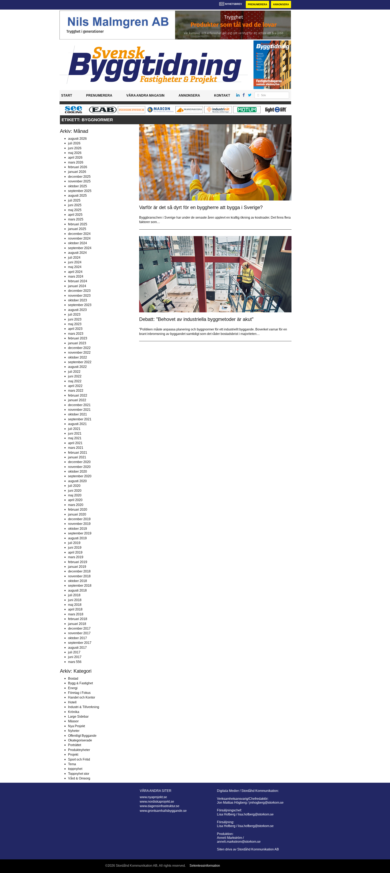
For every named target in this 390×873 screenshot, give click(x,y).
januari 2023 (77, 343)
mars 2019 (75, 557)
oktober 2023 (77, 300)
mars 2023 (75, 333)
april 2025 (75, 214)
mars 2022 (75, 390)
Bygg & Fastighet (80, 683)
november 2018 (79, 576)
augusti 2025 (77, 195)
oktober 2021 (77, 414)
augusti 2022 (77, 366)
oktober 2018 (77, 581)
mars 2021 (75, 447)
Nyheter (73, 730)
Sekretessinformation (205, 865)
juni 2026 (74, 148)
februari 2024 (77, 281)
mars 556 (74, 662)
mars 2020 (75, 505)
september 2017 (79, 642)
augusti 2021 (77, 424)
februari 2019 (77, 562)
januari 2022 (77, 400)
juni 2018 (74, 600)
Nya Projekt (76, 726)
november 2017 (79, 633)
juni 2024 (74, 262)
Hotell (72, 702)
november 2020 (79, 467)
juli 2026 (74, 143)
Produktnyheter (79, 750)
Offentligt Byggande (82, 735)
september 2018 (79, 585)
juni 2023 (74, 319)
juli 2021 (74, 429)
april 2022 (75, 386)
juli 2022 (74, 371)
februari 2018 (77, 619)
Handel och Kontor (81, 697)
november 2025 (79, 181)
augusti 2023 (77, 310)
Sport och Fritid (79, 759)
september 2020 (79, 476)
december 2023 (79, 290)
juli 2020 (74, 485)
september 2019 (79, 533)
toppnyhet (75, 769)
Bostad (73, 678)
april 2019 (75, 552)
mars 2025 (75, 219)
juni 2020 (74, 490)
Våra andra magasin (145, 95)
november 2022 (79, 352)
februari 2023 (77, 338)
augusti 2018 (77, 590)
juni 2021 (74, 433)
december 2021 (79, 405)
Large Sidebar (78, 716)
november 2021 (79, 409)
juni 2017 (74, 657)
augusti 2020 (77, 481)
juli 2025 (74, 200)
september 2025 (79, 191)
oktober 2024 (77, 243)
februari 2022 (77, 395)
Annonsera (281, 4)
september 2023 (79, 305)
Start (66, 95)
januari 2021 (77, 457)
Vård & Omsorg (79, 778)
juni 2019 (74, 547)
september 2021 (79, 419)
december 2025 (79, 176)
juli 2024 (74, 257)
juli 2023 (74, 314)
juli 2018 (74, 595)
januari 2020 (77, 514)
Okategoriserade (80, 740)
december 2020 (79, 462)
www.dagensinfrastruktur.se (159, 806)
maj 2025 (74, 210)
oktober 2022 (77, 357)
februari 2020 (77, 509)
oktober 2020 (77, 471)
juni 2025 (74, 205)
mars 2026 (75, 162)
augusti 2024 (77, 252)
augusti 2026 (77, 138)
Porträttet (74, 745)
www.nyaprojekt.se (153, 797)
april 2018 (75, 609)
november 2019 (79, 523)
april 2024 (75, 272)
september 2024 (79, 248)
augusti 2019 (77, 538)
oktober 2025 (77, 186)
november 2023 (79, 295)
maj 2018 (74, 604)
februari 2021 (77, 452)
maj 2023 (74, 324)
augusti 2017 (77, 647)
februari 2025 (77, 224)
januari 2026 (77, 171)
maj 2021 (74, 438)
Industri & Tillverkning (83, 707)
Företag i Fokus (79, 692)
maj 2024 (74, 267)
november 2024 (79, 238)
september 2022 (79, 362)
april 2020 (75, 500)
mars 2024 (75, 276)
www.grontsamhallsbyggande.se (163, 810)
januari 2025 (77, 229)
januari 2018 (77, 624)
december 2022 (79, 348)
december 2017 (79, 628)
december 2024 (79, 233)
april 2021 (75, 443)
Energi (73, 688)
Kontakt (222, 95)
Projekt (73, 754)
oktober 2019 (77, 528)
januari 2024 (77, 286)
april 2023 (75, 328)
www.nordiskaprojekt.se (157, 801)
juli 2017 (74, 652)
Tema (72, 764)
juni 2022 (74, 376)
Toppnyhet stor (78, 773)
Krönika (73, 712)
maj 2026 (74, 153)
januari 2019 (77, 566)
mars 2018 (75, 614)
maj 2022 (74, 381)
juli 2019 (74, 543)
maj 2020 (74, 495)
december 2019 (79, 519)
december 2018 (79, 571)
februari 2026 (77, 167)
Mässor (73, 721)
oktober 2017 (77, 638)
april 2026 (75, 157)
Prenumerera (257, 4)
